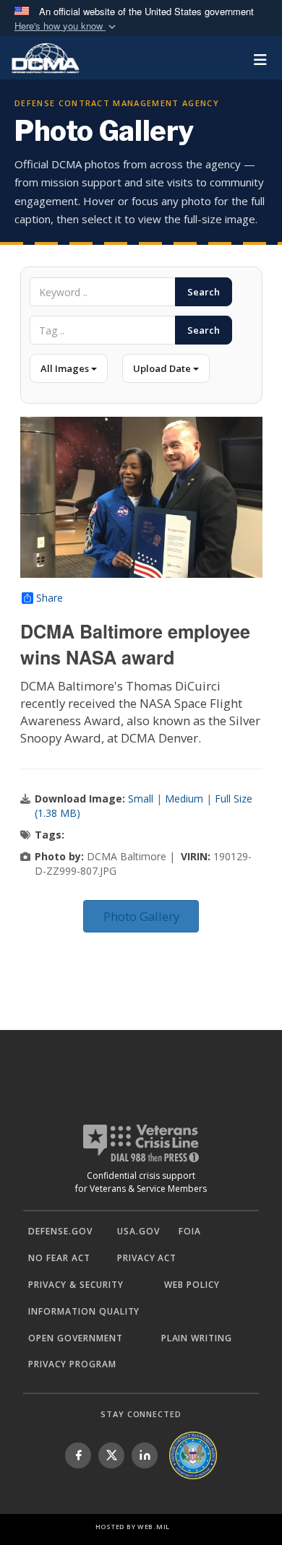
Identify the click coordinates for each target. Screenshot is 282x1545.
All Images (65, 368)
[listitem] (78, 1455)
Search (203, 291)
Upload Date (163, 368)
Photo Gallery (141, 916)
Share (49, 598)
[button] (66, 26)
